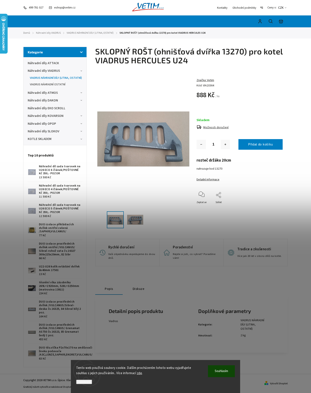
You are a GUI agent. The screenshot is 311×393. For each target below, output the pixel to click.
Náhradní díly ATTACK (43, 63)
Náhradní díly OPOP (42, 123)
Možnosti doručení (216, 127)
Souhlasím (221, 371)
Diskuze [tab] (138, 288)
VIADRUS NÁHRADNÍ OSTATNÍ (47, 84)
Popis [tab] (109, 288)
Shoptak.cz (69, 387)
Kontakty (222, 8)
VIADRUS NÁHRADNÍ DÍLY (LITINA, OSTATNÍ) (56, 78)
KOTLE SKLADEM (39, 139)
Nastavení (84, 381)
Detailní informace (208, 179)
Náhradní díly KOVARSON (45, 115)
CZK (281, 7)
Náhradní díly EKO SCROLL (46, 108)
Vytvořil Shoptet (279, 383)
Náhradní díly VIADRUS (44, 70)
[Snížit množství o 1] (201, 144)
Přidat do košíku (260, 144)
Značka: (205, 80)
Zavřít (269, 208)
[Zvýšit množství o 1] (225, 144)
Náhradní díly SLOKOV (43, 131)
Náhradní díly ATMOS (43, 92)
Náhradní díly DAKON (43, 100)
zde (139, 373)
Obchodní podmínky (244, 8)
